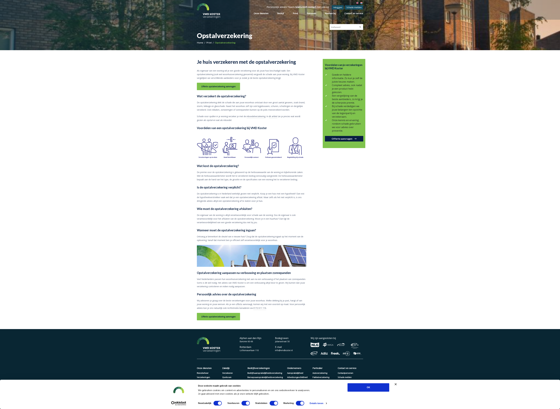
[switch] (246, 403)
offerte (239, 304)
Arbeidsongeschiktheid (297, 377)
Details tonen (316, 403)
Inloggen (337, 7)
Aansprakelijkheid (295, 373)
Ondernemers (294, 368)
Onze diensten (261, 13)
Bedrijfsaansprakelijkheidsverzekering (264, 373)
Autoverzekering (320, 373)
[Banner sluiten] (396, 384)
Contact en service (353, 13)
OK (368, 387)
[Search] (360, 27)
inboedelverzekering (256, 116)
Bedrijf (280, 13)
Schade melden (354, 7)
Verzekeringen (203, 377)
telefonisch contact (305, 7)
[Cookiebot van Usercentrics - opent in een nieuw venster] (178, 403)
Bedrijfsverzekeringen (258, 368)
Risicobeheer (203, 373)
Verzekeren (227, 373)
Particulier (318, 368)
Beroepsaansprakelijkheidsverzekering (265, 377)
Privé (295, 13)
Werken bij (330, 13)
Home (200, 42)
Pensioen (311, 13)
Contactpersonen (345, 373)
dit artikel (273, 116)
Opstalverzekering (225, 42)
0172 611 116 (259, 308)
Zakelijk (226, 368)
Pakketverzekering (321, 377)
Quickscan (226, 377)
